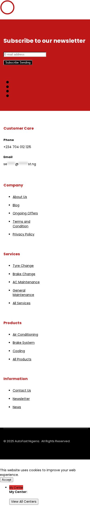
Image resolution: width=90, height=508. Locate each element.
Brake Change (24, 274)
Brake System (24, 342)
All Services (21, 303)
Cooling (19, 351)
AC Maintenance (26, 282)
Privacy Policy (23, 234)
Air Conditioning (25, 334)
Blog (16, 205)
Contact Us (22, 390)
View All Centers (23, 501)
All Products (22, 359)
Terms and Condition (21, 223)
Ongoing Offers (25, 213)
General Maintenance (23, 292)
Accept (6, 479)
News (17, 407)
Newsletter (21, 398)
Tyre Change (23, 265)
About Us (20, 197)
